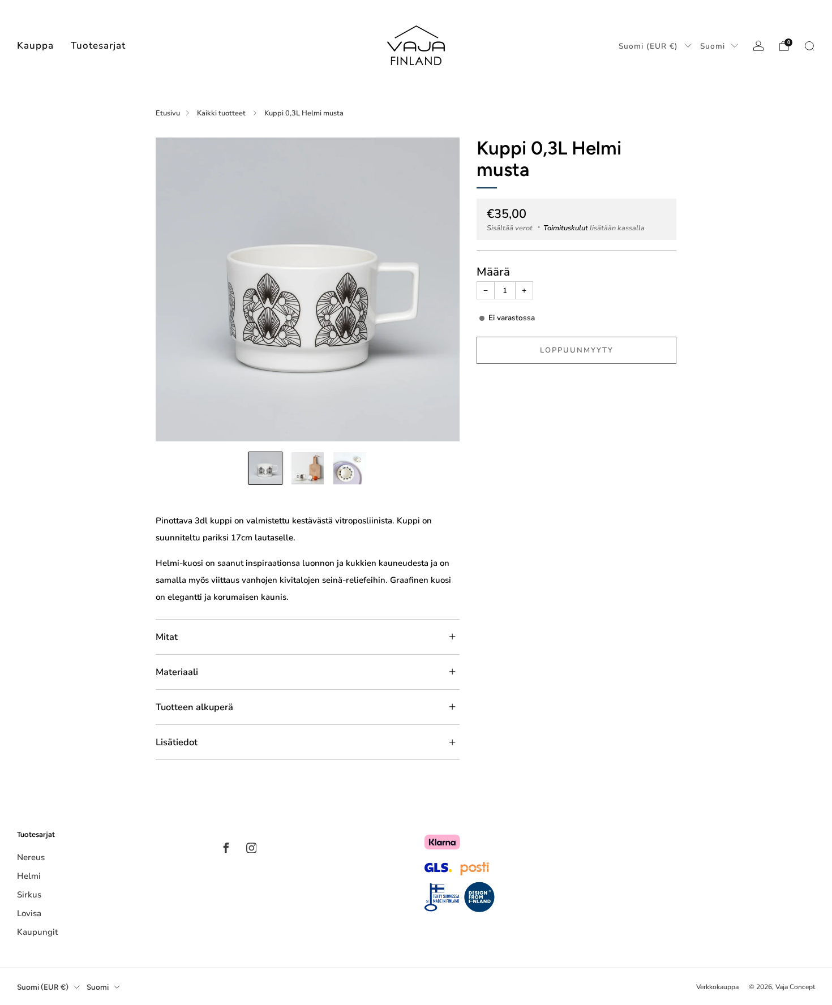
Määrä (493, 272)
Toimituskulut (565, 228)
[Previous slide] (178, 289)
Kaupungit (37, 932)
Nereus (31, 857)
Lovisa (29, 913)
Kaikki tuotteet (222, 113)
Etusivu (168, 113)
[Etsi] (809, 45)
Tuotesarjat (98, 45)
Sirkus (29, 894)
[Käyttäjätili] (758, 45)
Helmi (29, 876)
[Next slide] (437, 289)
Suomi (712, 46)
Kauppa (35, 45)
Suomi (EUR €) (648, 46)
